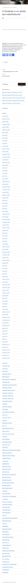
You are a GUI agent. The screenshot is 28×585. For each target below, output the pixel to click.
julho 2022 (4, 233)
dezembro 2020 (6, 285)
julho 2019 (4, 331)
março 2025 (5, 146)
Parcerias (4, 523)
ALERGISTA (5, 371)
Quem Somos (5, 542)
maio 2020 (4, 304)
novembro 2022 (6, 222)
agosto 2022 (5, 230)
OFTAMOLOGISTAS (7, 504)
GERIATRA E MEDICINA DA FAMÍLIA (11, 450)
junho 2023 (5, 203)
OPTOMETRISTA (6, 510)
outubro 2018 (5, 355)
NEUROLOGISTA (6, 485)
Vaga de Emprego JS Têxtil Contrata (11, 103)
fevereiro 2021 (5, 279)
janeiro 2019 (5, 347)
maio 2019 (4, 336)
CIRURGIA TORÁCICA (7, 396)
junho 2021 (5, 268)
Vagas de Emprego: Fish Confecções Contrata (13, 98)
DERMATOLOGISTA (7, 423)
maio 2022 (4, 238)
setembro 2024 (6, 162)
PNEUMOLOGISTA (7, 529)
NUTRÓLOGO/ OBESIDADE (9, 496)
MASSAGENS (5, 464)
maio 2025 (4, 140)
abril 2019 (4, 339)
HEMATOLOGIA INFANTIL (8, 455)
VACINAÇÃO (5, 572)
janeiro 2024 (5, 184)
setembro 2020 (6, 293)
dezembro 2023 (6, 187)
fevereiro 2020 (5, 312)
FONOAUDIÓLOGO (7, 442)
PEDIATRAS (5, 526)
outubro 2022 (5, 225)
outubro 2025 (5, 127)
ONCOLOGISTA (6, 507)
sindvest (15, 7)
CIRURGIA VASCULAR (7, 398)
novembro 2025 (6, 124)
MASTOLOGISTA (6, 466)
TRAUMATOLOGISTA (7, 567)
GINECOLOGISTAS (7, 453)
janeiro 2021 (5, 282)
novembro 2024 (6, 157)
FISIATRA (4, 436)
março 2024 (5, 178)
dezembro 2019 (6, 317)
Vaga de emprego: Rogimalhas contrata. (12, 92)
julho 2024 (4, 168)
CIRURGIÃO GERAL (7, 401)
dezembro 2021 (6, 252)
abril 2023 (4, 208)
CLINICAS (4, 404)
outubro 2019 (5, 323)
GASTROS (4, 447)
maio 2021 (4, 271)
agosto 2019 (5, 328)
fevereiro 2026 (5, 119)
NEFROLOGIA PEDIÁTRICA (9, 474)
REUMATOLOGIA (6, 556)
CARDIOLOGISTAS (7, 387)
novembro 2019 (6, 320)
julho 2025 (4, 135)
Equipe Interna (5, 431)
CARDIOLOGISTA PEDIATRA (9, 385)
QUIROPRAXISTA (6, 545)
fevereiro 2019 (5, 344)
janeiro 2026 (5, 121)
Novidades (6, 62)
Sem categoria (5, 559)
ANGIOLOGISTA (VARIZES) (9, 379)
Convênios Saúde (6, 417)
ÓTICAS (4, 515)
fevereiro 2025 (5, 149)
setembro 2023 (6, 195)
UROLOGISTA (5, 570)
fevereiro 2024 (5, 181)
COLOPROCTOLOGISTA (8, 412)
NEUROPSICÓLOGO (7, 488)
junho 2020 (5, 301)
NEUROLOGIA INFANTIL (8, 483)
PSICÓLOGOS (5, 534)
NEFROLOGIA (5, 472)
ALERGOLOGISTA (6, 374)
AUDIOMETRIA (6, 382)
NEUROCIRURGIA (6, 480)
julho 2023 (4, 200)
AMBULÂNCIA (5, 377)
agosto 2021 (5, 263)
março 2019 (5, 342)
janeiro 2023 (5, 217)
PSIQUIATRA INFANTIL (8, 537)
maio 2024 (4, 173)
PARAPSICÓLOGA (6, 521)
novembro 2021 (6, 255)
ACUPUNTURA (6, 366)
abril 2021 (4, 274)
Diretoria (4, 426)
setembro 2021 (6, 260)
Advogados (5, 368)
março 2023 (5, 211)
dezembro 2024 (6, 154)
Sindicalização (5, 561)
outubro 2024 (5, 159)
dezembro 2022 (6, 219)
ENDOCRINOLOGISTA (7, 428)
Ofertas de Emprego (7, 502)
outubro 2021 (5, 257)
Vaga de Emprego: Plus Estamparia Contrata (13, 100)
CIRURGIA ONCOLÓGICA (8, 390)
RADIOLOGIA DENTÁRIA (8, 551)
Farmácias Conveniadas (8, 434)
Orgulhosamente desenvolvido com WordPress (9, 582)
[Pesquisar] (22, 84)
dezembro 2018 (6, 350)
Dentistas (4, 420)
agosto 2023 (5, 198)
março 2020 (5, 309)
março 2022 (5, 244)
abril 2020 (4, 306)
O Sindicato (5, 499)
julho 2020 (4, 298)
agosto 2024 (5, 165)
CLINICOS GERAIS (7, 407)
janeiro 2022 (5, 249)
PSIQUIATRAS (5, 540)
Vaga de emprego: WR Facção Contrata (12, 95)
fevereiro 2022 (5, 246)
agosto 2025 (5, 132)
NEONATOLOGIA (6, 477)
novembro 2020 (6, 287)
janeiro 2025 (5, 151)
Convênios (4, 415)
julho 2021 (4, 265)
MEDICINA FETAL (6, 469)
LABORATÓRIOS (6, 458)
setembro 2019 (6, 325)
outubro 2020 (5, 290)
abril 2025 (4, 143)
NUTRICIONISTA (6, 494)
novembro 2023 (6, 189)
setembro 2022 (6, 227)
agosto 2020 (5, 295)
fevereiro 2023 (5, 214)
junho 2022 (5, 236)
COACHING (5, 409)
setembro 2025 (6, 130)
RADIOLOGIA (5, 548)
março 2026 (5, 116)
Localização (5, 461)
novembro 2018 (6, 352)
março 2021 (5, 276)
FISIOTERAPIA (6, 439)
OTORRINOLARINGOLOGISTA (9, 518)
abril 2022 (4, 241)
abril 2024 (4, 176)
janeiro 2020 (5, 314)
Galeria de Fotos (6, 445)
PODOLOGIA (5, 532)
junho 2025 (5, 138)
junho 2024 (5, 170)
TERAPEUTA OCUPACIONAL (9, 564)
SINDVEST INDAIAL (8, 2)
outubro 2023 (5, 192)
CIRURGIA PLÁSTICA (7, 393)
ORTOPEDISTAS (6, 513)
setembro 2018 (6, 358)
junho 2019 (5, 333)
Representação (6, 553)
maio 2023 (4, 206)
